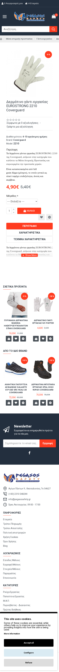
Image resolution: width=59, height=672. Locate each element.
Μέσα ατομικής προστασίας (19, 39)
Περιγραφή (29, 226)
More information (12, 634)
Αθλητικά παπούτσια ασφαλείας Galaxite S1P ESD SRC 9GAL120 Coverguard (16, 388)
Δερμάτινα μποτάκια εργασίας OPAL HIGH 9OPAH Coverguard (43, 387)
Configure (29, 653)
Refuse (28, 662)
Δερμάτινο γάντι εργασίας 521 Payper (43, 321)
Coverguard (19, 140)
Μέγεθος (11, 195)
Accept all (29, 643)
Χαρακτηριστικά (29, 232)
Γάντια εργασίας (44, 39)
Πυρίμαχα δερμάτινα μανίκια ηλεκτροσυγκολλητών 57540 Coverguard (16, 324)
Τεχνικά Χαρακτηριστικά (30, 239)
